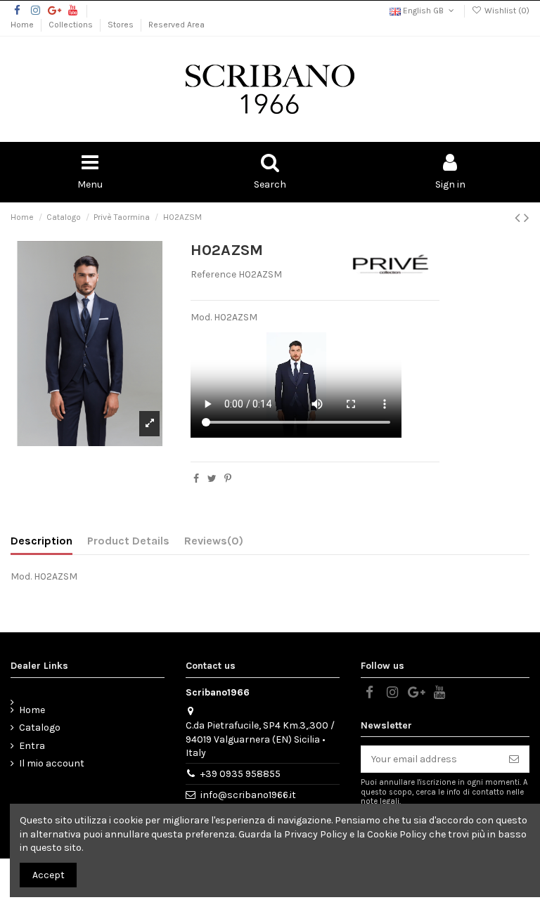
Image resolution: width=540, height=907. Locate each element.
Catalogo (39, 727)
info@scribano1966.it (248, 795)
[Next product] (526, 217)
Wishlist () (505, 10)
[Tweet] (212, 479)
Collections (72, 25)
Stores (122, 25)
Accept (48, 875)
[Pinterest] (227, 479)
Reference (213, 274)
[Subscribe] (514, 759)
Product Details (128, 540)
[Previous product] (519, 217)
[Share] (196, 479)
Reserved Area (176, 25)
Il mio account (51, 763)
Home (23, 25)
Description (41, 540)
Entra (32, 746)
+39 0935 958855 (240, 774)
